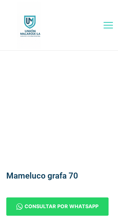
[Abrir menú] (108, 25)
